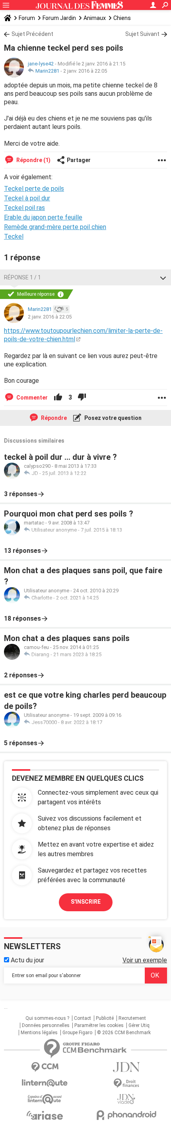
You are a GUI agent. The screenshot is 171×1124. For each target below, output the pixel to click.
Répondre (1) (33, 160)
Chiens (122, 18)
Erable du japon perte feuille (43, 217)
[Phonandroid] (126, 1115)
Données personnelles (46, 1025)
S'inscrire (86, 901)
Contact (82, 1018)
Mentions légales (39, 1032)
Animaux (95, 18)
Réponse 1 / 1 (22, 277)
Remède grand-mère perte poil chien (55, 227)
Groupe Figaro (77, 1032)
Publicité (105, 1018)
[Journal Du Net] (126, 1067)
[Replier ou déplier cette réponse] (163, 277)
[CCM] (45, 1067)
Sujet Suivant (142, 34)
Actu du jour (26, 960)
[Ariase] (45, 1115)
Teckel (13, 236)
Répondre (53, 418)
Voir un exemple (144, 960)
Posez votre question (112, 418)
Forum (27, 18)
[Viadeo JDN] (126, 1099)
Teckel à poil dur (27, 198)
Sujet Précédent (32, 34)
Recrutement (132, 1018)
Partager (79, 160)
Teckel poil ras (24, 208)
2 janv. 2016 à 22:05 (85, 71)
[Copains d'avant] (45, 1099)
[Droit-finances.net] (126, 1083)
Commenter (31, 397)
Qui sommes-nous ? (47, 1018)
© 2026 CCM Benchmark (124, 1032)
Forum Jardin (59, 18)
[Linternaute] (45, 1083)
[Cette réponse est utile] (58, 398)
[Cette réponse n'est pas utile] (82, 398)
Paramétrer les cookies (99, 1025)
